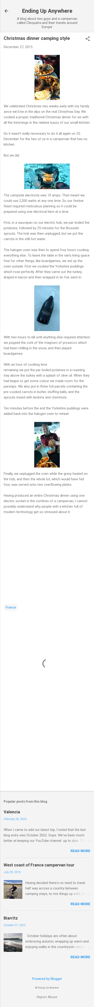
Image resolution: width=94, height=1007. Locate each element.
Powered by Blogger (47, 979)
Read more (80, 851)
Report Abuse (47, 997)
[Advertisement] (47, 752)
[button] (87, 39)
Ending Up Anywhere (47, 11)
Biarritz (11, 918)
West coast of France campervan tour (39, 865)
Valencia (12, 811)
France (11, 607)
